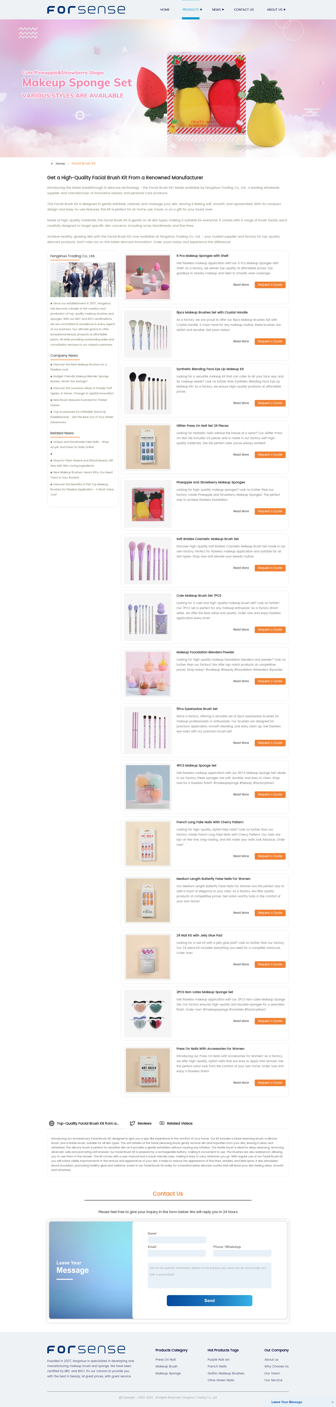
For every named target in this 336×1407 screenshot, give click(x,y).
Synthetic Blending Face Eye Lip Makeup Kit (210, 369)
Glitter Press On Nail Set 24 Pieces (202, 425)
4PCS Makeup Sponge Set (196, 765)
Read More (241, 285)
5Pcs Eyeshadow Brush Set (197, 708)
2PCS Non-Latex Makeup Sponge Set (205, 992)
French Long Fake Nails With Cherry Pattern (210, 822)
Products (191, 9)
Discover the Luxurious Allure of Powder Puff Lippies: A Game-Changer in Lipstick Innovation (82, 391)
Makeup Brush (167, 1366)
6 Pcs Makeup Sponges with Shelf (202, 255)
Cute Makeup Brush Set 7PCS (199, 595)
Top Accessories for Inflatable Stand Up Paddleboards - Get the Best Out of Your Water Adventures (82, 417)
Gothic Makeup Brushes (226, 1373)
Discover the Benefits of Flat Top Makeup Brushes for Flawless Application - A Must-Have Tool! (82, 489)
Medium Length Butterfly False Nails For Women (213, 878)
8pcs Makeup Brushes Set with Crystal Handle (212, 312)
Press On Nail (166, 1359)
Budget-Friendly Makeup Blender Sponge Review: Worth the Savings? (79, 379)
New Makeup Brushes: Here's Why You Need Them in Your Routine (81, 475)
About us (274, 9)
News (216, 9)
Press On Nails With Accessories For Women (210, 1048)
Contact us (244, 9)
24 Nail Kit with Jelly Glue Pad (199, 935)
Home (164, 9)
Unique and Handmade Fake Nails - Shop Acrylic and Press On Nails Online (79, 444)
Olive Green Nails (221, 1380)
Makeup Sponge (168, 1373)
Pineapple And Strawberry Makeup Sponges (211, 482)
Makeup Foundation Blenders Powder (205, 652)
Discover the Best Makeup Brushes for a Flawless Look (78, 367)
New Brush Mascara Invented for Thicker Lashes (78, 403)
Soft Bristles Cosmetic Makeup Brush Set (208, 539)
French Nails (217, 1366)
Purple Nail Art (219, 1359)
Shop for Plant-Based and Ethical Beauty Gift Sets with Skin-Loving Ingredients (81, 463)
